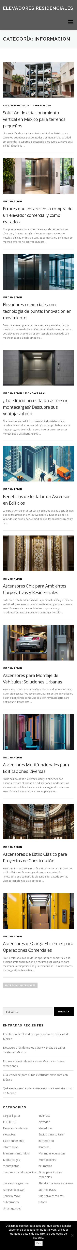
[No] (72, 1235)
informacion (41, 105)
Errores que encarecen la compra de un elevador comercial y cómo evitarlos (37, 215)
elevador (44, 1122)
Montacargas (35, 393)
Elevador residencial (15, 1128)
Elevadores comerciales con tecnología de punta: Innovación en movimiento (37, 310)
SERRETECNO (47, 1189)
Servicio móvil (12, 1196)
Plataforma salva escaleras (55, 1183)
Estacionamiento (16, 105)
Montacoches (47, 1160)
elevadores (45, 1128)
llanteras (43, 1147)
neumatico (45, 1166)
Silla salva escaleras (51, 1196)
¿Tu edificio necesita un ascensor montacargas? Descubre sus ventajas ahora (35, 406)
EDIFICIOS (9, 1122)
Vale (38, 1243)
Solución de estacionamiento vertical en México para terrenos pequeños (34, 119)
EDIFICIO (44, 1115)
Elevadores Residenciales (38, 7)
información (10, 1147)
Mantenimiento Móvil (16, 1153)
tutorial (43, 1202)
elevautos (9, 1134)
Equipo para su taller (51, 1134)
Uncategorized (12, 1208)
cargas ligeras (12, 1115)
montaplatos (11, 1166)
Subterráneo (11, 1202)
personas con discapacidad (20, 1172)
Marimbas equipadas (51, 1153)
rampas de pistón (14, 1189)
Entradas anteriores (20, 985)
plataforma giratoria (16, 1183)
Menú (70, 22)
